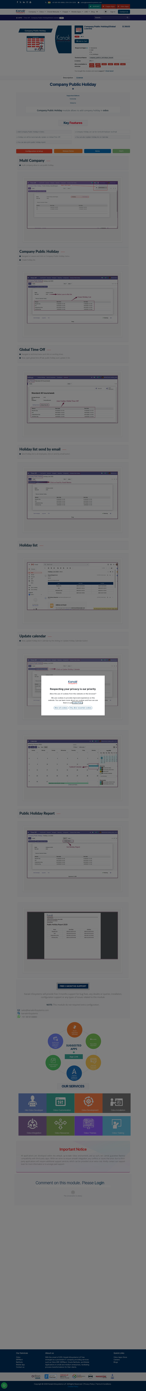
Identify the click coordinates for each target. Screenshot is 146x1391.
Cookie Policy (77, 703)
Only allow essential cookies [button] (80, 708)
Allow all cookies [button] (61, 708)
